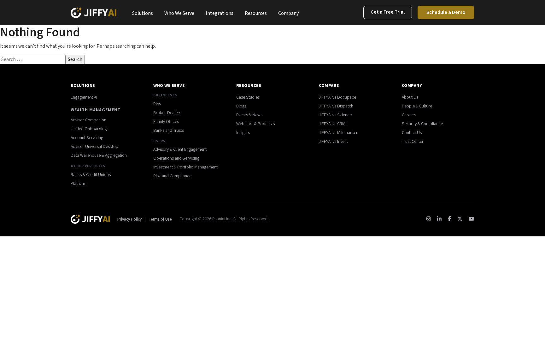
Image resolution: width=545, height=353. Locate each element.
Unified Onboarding (89, 129)
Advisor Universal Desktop (94, 146)
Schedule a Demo (446, 12)
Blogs (241, 106)
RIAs (157, 104)
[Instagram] (428, 219)
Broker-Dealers (167, 113)
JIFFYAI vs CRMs (333, 124)
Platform (78, 183)
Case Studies (248, 97)
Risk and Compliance (172, 176)
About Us (410, 97)
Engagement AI (84, 97)
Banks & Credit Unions (91, 175)
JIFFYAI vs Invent (333, 141)
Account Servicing (87, 138)
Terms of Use (160, 219)
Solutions (142, 13)
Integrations (219, 13)
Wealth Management (95, 110)
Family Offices (166, 122)
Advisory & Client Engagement (180, 149)
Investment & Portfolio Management (185, 167)
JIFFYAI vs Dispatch (336, 106)
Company (288, 13)
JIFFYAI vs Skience (335, 115)
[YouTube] (471, 219)
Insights (243, 133)
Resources (256, 13)
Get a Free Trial (388, 12)
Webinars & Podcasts (255, 124)
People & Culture (417, 106)
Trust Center (413, 141)
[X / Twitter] (459, 219)
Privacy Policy (130, 219)
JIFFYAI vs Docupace (337, 97)
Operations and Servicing (176, 158)
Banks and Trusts (168, 130)
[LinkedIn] (439, 219)
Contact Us (412, 133)
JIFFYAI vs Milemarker (338, 133)
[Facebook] (449, 219)
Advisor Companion (88, 120)
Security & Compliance (422, 124)
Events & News (249, 115)
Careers (409, 115)
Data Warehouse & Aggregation (99, 155)
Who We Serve (179, 13)
